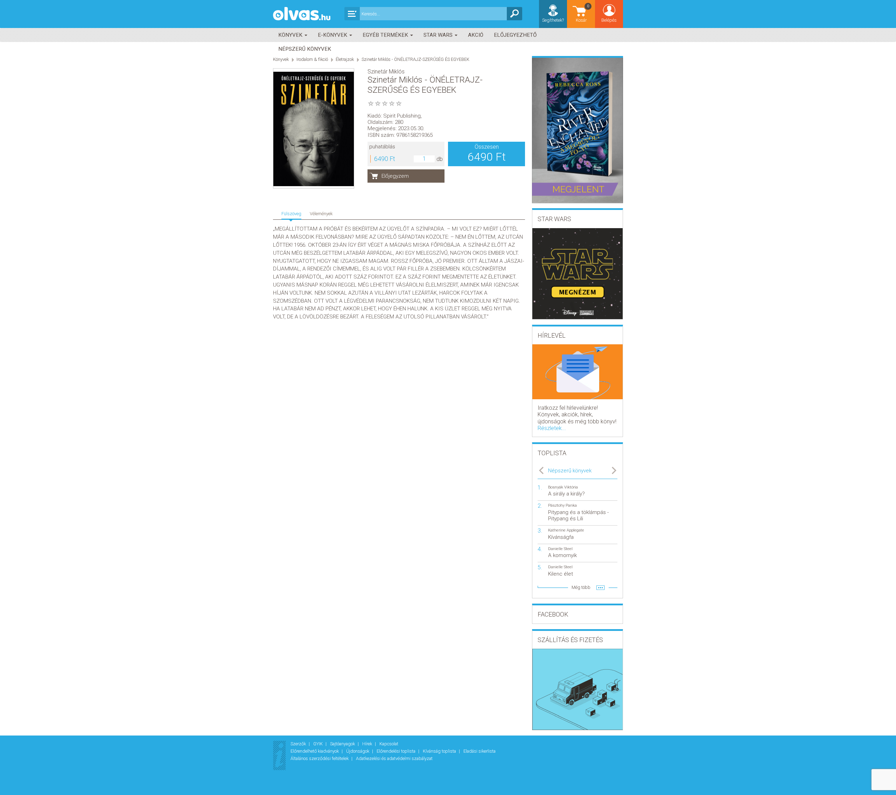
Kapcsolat (388, 743)
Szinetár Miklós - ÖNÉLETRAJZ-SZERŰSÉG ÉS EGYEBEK (415, 59)
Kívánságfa (561, 537)
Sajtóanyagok (343, 743)
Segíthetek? (553, 20)
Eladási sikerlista (479, 751)
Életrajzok (345, 59)
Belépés (609, 20)
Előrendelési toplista (396, 751)
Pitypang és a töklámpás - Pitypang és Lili (578, 515)
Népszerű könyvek (304, 49)
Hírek (367, 743)
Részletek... (552, 428)
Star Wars (439, 35)
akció (475, 35)
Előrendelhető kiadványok (315, 751)
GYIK (318, 743)
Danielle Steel (560, 549)
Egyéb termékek (386, 35)
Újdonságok (358, 751)
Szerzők (298, 743)
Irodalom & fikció (312, 59)
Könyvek (291, 35)
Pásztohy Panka (562, 505)
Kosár (582, 13)
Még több (581, 587)
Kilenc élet (560, 574)
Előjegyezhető (515, 35)
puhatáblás (382, 146)
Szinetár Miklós (386, 71)
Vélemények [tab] (321, 213)
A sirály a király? (566, 494)
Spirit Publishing (402, 116)
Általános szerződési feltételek (320, 758)
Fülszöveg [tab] (291, 213)
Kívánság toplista (440, 751)
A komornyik (562, 555)
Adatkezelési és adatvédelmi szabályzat (394, 758)
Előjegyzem (395, 176)
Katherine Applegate (566, 530)
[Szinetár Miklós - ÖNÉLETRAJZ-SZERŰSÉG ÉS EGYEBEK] (313, 129)
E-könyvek (333, 35)
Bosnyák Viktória (563, 487)
